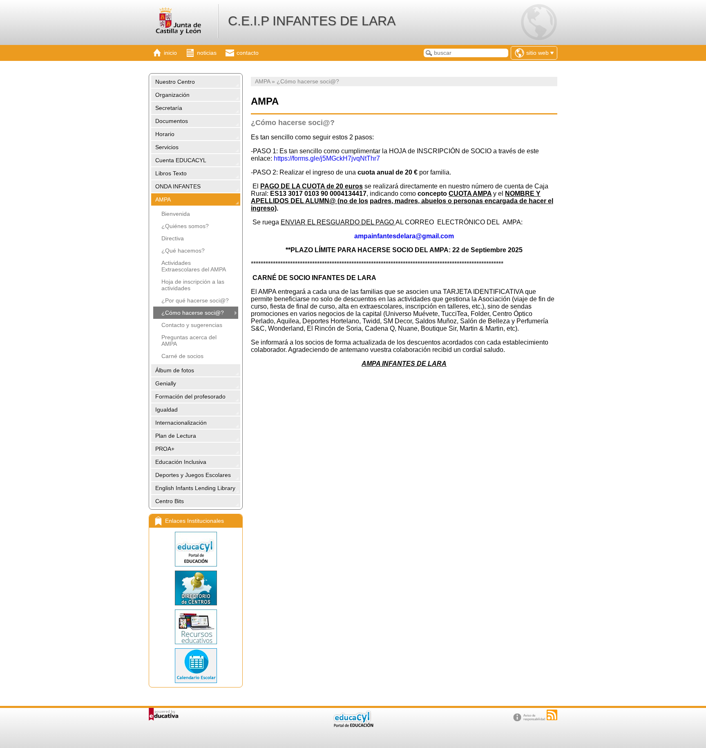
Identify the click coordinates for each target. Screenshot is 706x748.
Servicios (167, 147)
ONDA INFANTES (178, 186)
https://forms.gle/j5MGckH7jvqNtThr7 (327, 158)
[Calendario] (195, 665)
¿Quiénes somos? (185, 226)
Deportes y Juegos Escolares (193, 475)
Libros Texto (171, 173)
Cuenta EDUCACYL (180, 160)
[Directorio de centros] (195, 588)
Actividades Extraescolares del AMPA (193, 266)
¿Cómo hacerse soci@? (192, 312)
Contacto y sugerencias (191, 325)
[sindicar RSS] (552, 715)
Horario (164, 134)
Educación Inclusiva (180, 462)
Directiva (172, 238)
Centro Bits (169, 501)
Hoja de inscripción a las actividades (192, 284)
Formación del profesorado (190, 396)
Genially (165, 383)
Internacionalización (181, 422)
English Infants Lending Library (195, 488)
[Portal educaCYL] (195, 549)
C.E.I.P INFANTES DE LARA (311, 20)
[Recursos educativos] (195, 626)
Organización (172, 95)
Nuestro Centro (175, 81)
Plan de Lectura (175, 435)
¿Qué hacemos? (183, 250)
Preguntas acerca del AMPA (189, 340)
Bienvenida (175, 214)
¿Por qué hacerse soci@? (195, 300)
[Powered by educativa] (164, 714)
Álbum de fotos (174, 370)
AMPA (163, 199)
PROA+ (164, 449)
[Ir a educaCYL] (353, 725)
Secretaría (168, 108)
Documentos (171, 121)
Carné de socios (182, 356)
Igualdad (166, 409)
